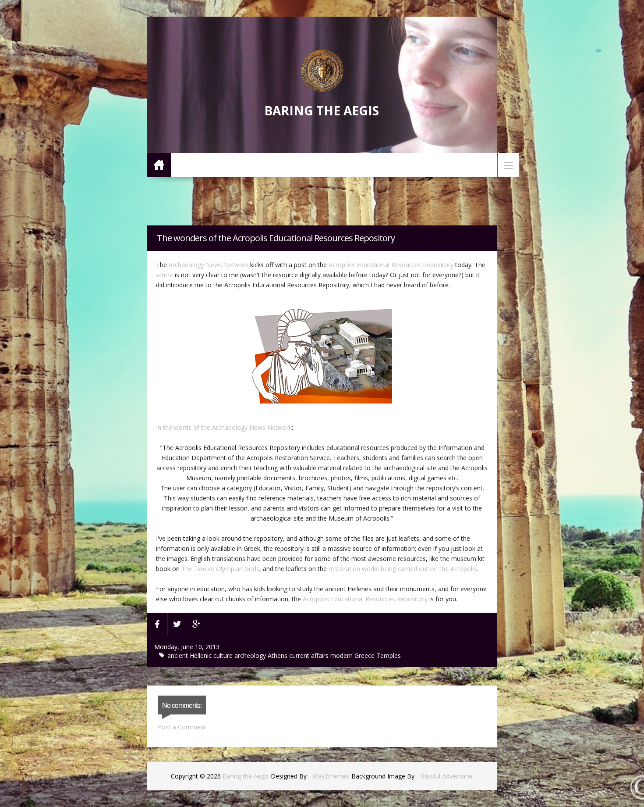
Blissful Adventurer (446, 776)
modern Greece (353, 655)
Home (159, 164)
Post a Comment (182, 727)
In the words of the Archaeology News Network (224, 427)
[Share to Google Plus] (196, 624)
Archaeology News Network (208, 265)
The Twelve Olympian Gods (220, 568)
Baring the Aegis (321, 110)
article (164, 275)
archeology (251, 655)
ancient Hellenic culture (200, 655)
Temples (388, 655)
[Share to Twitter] (177, 624)
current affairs (309, 655)
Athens (278, 655)
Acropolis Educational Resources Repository (391, 265)
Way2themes (331, 776)
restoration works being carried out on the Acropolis (402, 568)
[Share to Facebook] (157, 624)
